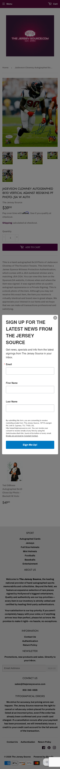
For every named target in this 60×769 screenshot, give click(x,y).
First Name (12, 383)
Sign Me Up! (30, 444)
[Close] (55, 318)
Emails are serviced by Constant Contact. (22, 435)
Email (9, 364)
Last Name (11, 401)
